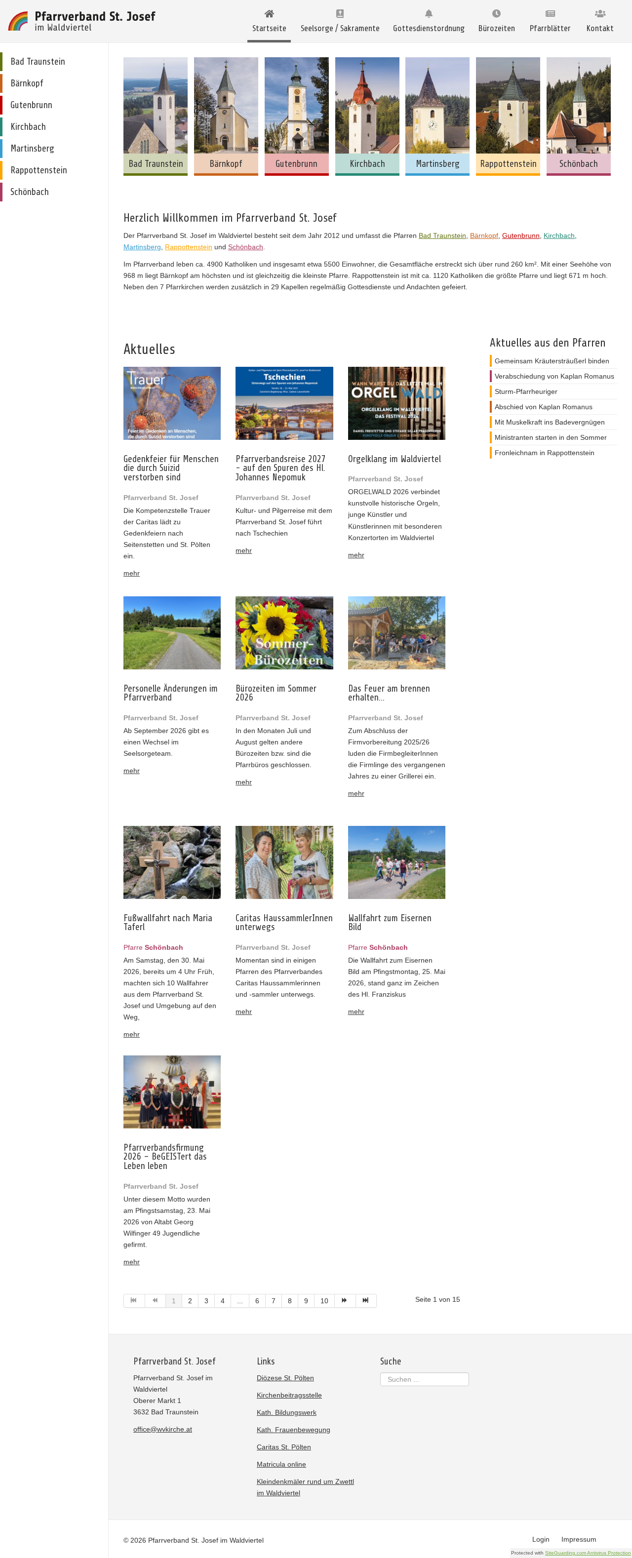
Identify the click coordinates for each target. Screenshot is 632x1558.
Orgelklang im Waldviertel (394, 459)
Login (541, 1539)
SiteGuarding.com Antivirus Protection (588, 1553)
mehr (131, 573)
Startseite (269, 28)
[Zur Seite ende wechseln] (366, 1301)
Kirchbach (559, 235)
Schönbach (245, 247)
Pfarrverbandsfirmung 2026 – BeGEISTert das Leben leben (165, 1157)
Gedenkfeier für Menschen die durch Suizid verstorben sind (171, 468)
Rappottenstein (188, 247)
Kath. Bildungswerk (286, 1412)
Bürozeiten (496, 28)
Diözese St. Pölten (285, 1378)
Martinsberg (142, 247)
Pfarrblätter (550, 28)
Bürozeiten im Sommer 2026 (276, 693)
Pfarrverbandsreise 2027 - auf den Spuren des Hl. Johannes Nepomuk (281, 468)
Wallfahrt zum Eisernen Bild (390, 923)
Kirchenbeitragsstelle (289, 1395)
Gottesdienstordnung (429, 28)
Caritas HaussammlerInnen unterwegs (284, 923)
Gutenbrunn (521, 235)
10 (324, 1301)
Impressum (578, 1539)
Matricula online (281, 1464)
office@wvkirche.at (162, 1429)
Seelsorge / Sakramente (340, 28)
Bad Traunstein (442, 235)
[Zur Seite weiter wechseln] (345, 1301)
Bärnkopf (484, 235)
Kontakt (600, 28)
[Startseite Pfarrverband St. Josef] (82, 21)
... (240, 1301)
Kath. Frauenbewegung (293, 1430)
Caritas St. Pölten (284, 1447)
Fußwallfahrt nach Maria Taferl (167, 923)
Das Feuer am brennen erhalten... (389, 693)
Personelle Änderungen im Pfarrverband (170, 693)
